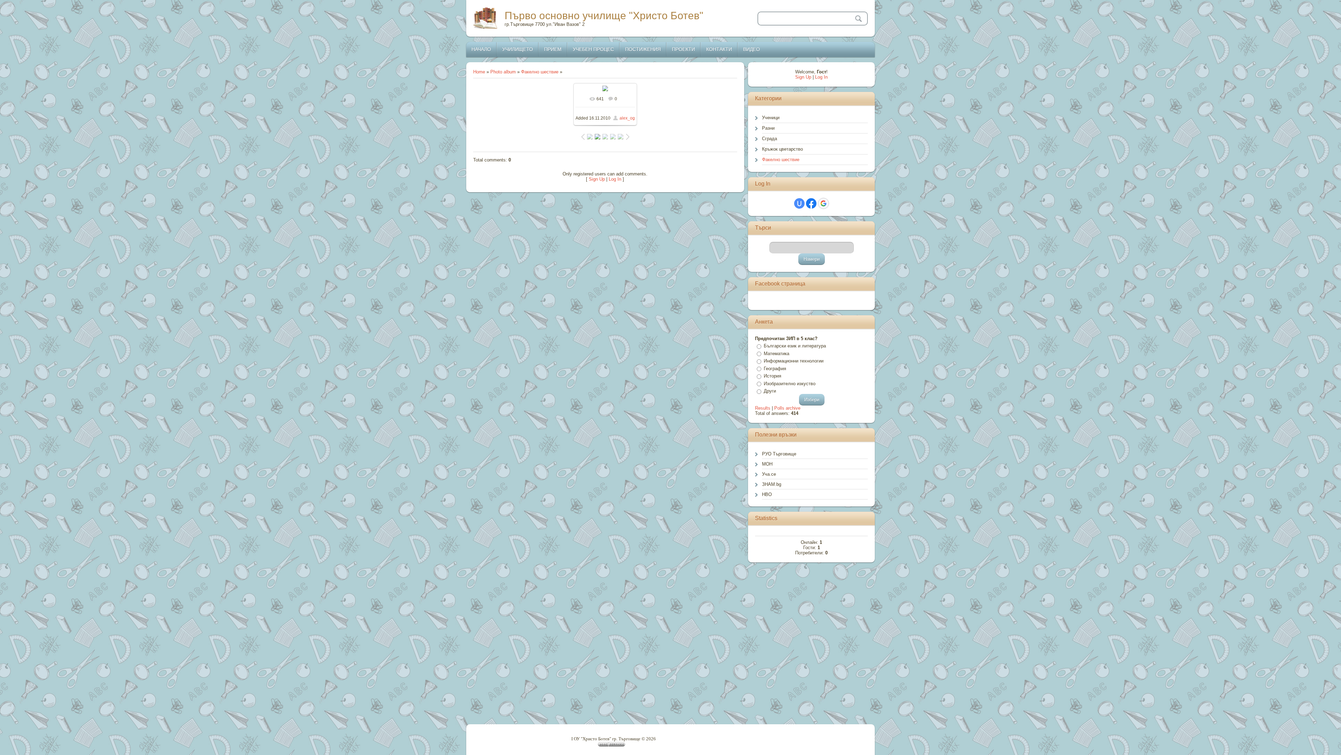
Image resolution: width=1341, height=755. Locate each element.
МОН (767, 464)
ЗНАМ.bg (771, 484)
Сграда (769, 138)
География (775, 368)
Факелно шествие (539, 71)
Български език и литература (795, 345)
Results (762, 408)
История (772, 376)
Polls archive (787, 408)
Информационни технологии (793, 361)
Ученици (770, 117)
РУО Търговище (779, 453)
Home (479, 71)
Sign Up (597, 179)
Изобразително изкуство (789, 383)
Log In (615, 179)
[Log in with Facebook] (811, 203)
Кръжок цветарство (782, 149)
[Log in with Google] (823, 203)
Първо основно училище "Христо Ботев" (604, 15)
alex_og (627, 118)
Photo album (503, 71)
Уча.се (769, 474)
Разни (768, 128)
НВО (767, 494)
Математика (776, 353)
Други (770, 391)
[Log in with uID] (799, 203)
